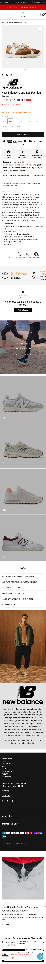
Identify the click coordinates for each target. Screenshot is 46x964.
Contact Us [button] (6, 795)
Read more (6, 925)
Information (7, 816)
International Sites (10, 823)
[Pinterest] (14, 800)
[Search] (40, 14)
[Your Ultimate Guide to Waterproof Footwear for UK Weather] (23, 878)
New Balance (17, 234)
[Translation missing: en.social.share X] (7, 75)
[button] (15, 354)
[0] (43, 14)
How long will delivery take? (14, 593)
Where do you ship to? (11, 588)
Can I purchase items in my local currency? (20, 582)
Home (3, 22)
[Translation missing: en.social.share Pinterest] (11, 75)
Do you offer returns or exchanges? (17, 599)
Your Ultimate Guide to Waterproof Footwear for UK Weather (20, 908)
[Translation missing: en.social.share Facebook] (3, 75)
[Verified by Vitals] (13, 958)
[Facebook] (4, 801)
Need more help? (9, 605)
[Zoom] (40, 29)
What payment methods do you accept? (18, 576)
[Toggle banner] (42, 7)
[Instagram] (9, 801)
